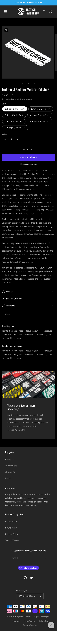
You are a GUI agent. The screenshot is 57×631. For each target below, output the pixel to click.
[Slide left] (22, 84)
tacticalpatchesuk (19, 617)
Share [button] (7, 314)
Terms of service (29, 621)
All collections (11, 465)
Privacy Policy (11, 521)
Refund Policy (11, 528)
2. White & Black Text (40, 109)
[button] (6, 11)
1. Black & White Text (14, 109)
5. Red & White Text (14, 121)
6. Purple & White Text (39, 121)
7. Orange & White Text (15, 128)
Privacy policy (16, 621)
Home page (10, 459)
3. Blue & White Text (14, 115)
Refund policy (45, 617)
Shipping (13, 99)
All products (10, 472)
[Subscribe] (44, 558)
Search (8, 478)
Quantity (5, 134)
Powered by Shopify (32, 617)
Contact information (29, 625)
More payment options (28, 164)
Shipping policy (43, 621)
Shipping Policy (11, 534)
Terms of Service (12, 540)
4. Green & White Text (39, 115)
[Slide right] (34, 84)
